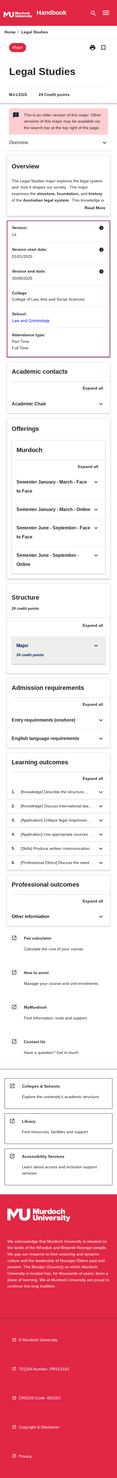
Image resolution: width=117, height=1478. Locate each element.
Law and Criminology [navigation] (31, 320)
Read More (95, 208)
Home (10, 32)
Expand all (93, 388)
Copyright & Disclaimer (39, 1427)
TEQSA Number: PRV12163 (44, 1369)
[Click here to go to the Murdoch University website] (18, 15)
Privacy (25, 1456)
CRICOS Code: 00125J (39, 1398)
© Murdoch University (38, 1340)
